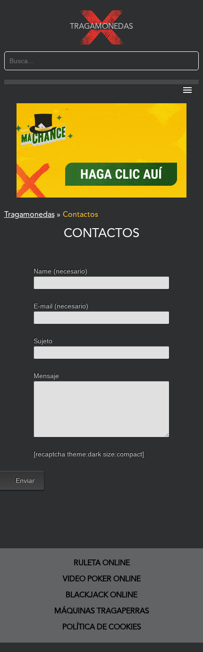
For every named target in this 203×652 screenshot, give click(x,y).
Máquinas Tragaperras (101, 611)
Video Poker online (102, 579)
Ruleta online (102, 563)
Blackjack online (101, 595)
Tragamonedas (101, 27)
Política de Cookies (101, 627)
